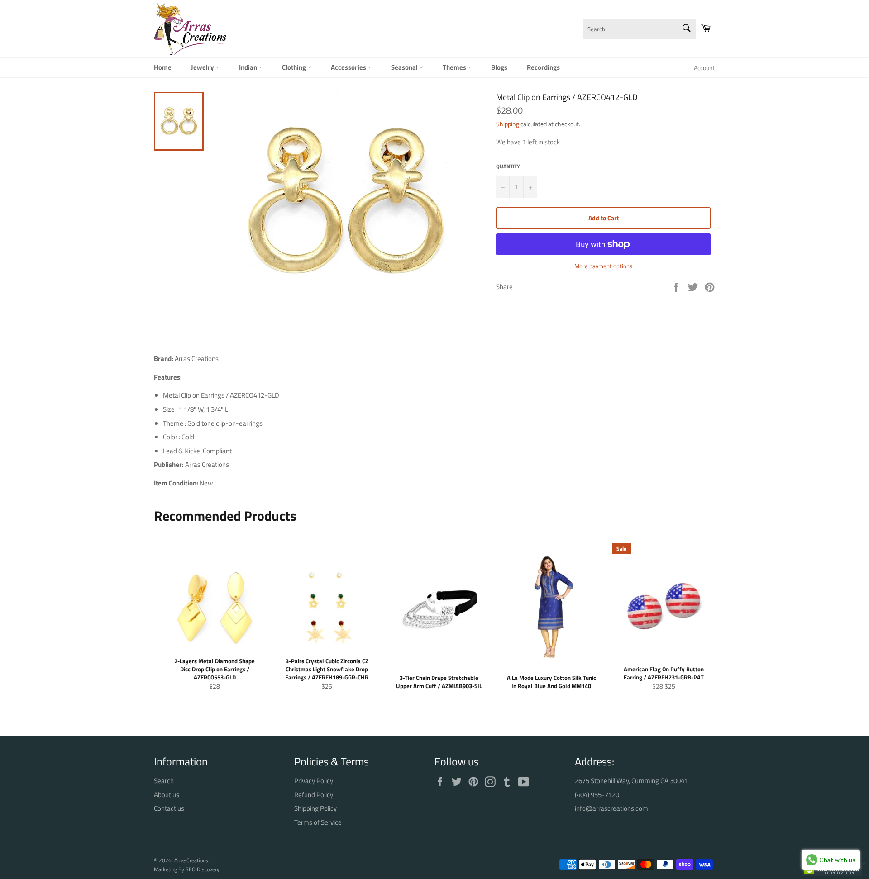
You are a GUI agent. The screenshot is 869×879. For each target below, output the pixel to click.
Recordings (543, 67)
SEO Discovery (203, 869)
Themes (455, 67)
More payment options (603, 266)
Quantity (508, 167)
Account (704, 67)
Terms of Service (318, 822)
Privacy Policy (313, 780)
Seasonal (405, 67)
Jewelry (203, 67)
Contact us (169, 808)
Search (164, 780)
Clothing (294, 67)
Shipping (507, 123)
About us (166, 794)
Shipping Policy (315, 808)
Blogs (499, 67)
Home (163, 67)
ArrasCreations (191, 860)
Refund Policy (313, 794)
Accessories (349, 67)
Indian (248, 67)
